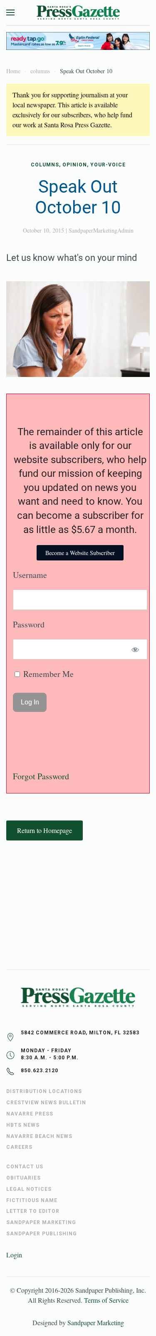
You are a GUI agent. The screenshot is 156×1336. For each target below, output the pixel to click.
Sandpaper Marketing (95, 1322)
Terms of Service (106, 1300)
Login (14, 1254)
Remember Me (47, 673)
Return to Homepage (44, 830)
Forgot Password (41, 776)
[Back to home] (78, 12)
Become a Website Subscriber (80, 553)
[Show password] (135, 649)
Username (30, 574)
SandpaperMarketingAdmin (101, 230)
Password (29, 624)
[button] (10, 12)
